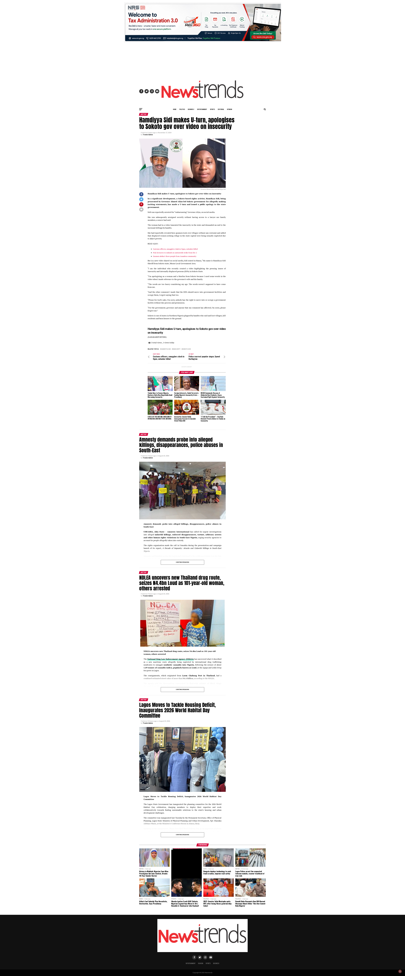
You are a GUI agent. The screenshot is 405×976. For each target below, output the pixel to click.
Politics (182, 109)
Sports (212, 109)
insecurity (176, 349)
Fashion (200, 963)
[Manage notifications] (400, 971)
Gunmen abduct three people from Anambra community (174, 256)
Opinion (229, 109)
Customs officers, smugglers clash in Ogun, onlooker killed (175, 249)
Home (174, 109)
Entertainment (202, 109)
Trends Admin (148, 134)
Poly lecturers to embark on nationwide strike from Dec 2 (175, 253)
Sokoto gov (186, 349)
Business (191, 109)
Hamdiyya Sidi (166, 349)
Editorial (221, 109)
